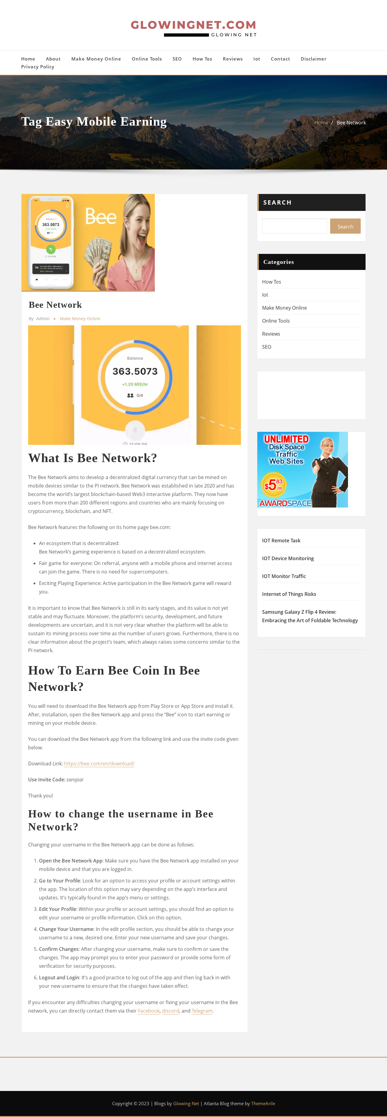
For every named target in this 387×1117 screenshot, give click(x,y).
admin (39, 318)
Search (277, 202)
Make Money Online (96, 59)
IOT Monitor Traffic (284, 576)
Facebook (149, 1010)
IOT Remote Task (281, 540)
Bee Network (351, 122)
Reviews (233, 59)
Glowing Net (186, 1103)
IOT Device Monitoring (288, 558)
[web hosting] (302, 469)
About (53, 59)
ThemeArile (263, 1103)
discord (170, 1010)
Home (28, 59)
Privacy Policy (37, 67)
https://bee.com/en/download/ (99, 763)
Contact (280, 59)
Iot (256, 59)
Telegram (202, 1010)
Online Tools (147, 59)
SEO (177, 59)
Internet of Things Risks (289, 594)
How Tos (202, 59)
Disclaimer (314, 59)
